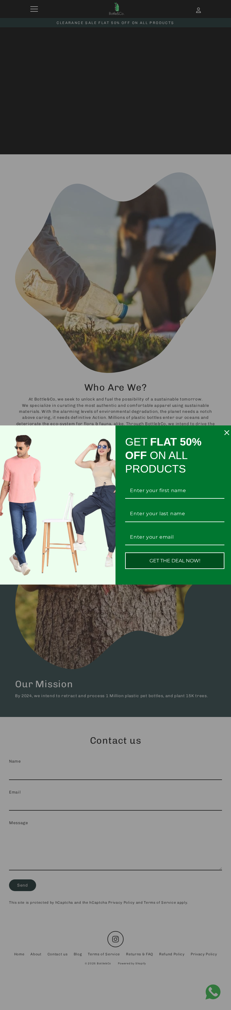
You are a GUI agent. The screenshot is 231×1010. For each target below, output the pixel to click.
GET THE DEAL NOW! (174, 561)
